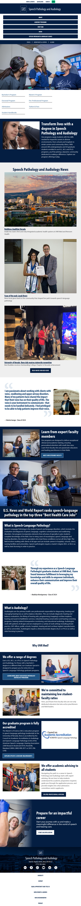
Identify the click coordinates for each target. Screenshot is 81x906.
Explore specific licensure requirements (18, 756)
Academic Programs (40, 22)
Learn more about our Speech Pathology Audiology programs (21, 677)
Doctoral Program (8, 101)
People (29, 42)
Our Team (40, 27)
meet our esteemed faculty (52, 455)
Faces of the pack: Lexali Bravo (15, 295)
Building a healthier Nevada (15, 229)
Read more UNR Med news (40, 370)
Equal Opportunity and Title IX (40, 887)
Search (48, 2)
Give (53, 2)
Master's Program (35, 95)
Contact (40, 881)
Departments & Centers (40, 42)
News (40, 32)
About (40, 17)
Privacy (40, 903)
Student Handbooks (9, 113)
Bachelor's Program (9, 95)
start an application (45, 832)
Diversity (40, 875)
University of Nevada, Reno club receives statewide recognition (28, 362)
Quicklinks (40, 2)
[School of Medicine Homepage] (23, 9)
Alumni (52, 42)
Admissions (6, 107)
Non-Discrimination (40, 898)
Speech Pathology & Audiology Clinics (40, 36)
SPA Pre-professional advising (53, 794)
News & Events (30, 2)
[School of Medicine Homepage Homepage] (40, 853)
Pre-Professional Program (38, 101)
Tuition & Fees (34, 107)
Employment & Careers (40, 892)
